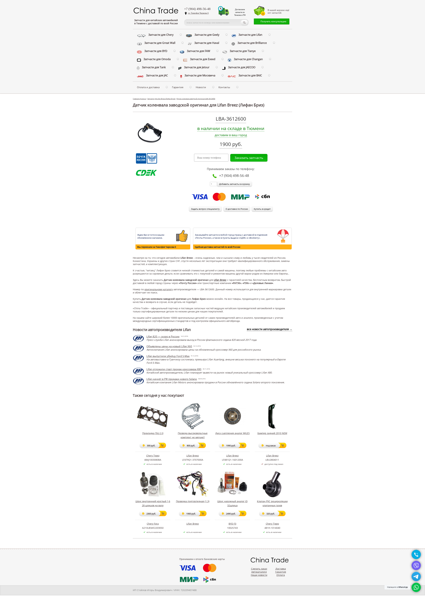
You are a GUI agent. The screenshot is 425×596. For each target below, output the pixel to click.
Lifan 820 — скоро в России (162, 336)
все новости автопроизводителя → (269, 329)
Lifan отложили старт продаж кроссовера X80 (173, 369)
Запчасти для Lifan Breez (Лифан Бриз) (161, 99)
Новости (201, 87)
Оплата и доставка (148, 87)
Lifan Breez (220, 279)
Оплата (280, 575)
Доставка (280, 568)
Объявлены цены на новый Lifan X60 (169, 346)
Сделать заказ (259, 568)
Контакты (224, 87)
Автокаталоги (259, 571)
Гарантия (177, 87)
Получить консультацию (273, 21)
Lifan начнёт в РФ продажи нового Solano (171, 379)
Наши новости (259, 575)
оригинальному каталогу (158, 289)
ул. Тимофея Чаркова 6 (198, 13)
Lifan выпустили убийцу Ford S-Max (168, 356)
